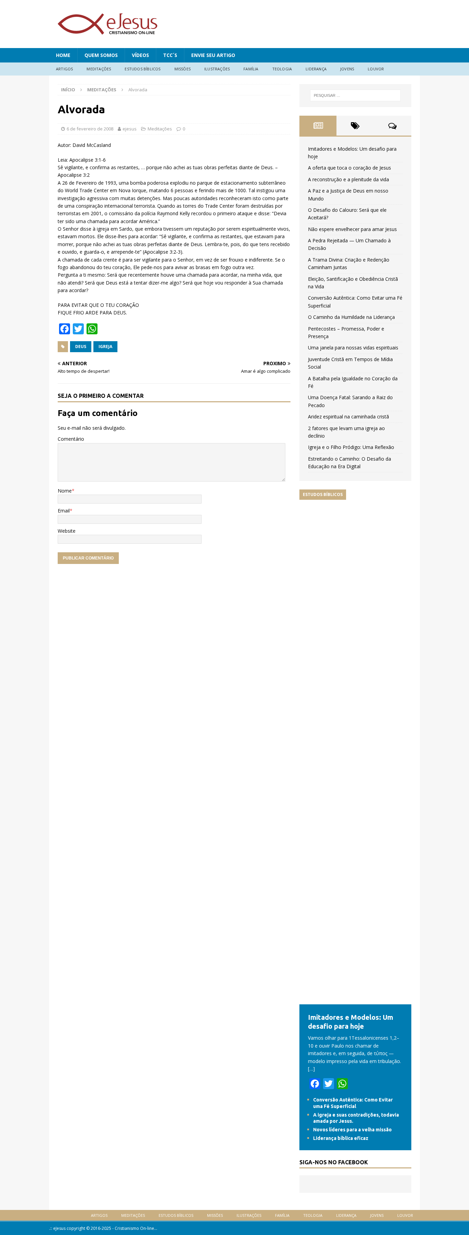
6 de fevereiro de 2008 (90, 129)
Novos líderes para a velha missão (352, 1129)
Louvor (376, 68)
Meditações (99, 68)
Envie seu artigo (213, 55)
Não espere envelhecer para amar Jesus (352, 229)
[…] (311, 1068)
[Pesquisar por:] (355, 95)
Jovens (347, 68)
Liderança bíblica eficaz (340, 1138)
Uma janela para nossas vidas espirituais (353, 347)
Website (67, 531)
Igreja (105, 346)
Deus (80, 346)
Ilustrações (217, 68)
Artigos (64, 68)
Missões (182, 68)
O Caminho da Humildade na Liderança (351, 317)
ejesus (130, 129)
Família (250, 68)
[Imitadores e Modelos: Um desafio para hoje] (355, 1000)
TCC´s (170, 55)
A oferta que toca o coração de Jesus (349, 167)
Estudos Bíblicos (142, 68)
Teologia (282, 68)
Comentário (71, 439)
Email (64, 510)
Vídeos (140, 55)
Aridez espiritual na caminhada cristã (348, 416)
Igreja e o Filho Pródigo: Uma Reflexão (351, 447)
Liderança (316, 68)
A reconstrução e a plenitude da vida (348, 179)
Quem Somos (101, 55)
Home (63, 55)
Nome (65, 490)
